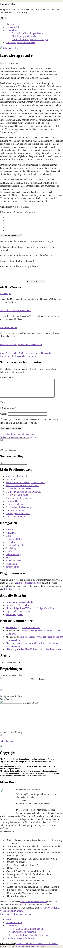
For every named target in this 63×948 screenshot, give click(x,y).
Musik (9, 557)
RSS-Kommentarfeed (13, 588)
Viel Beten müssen (8, 327)
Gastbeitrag (11, 548)
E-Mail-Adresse (8, 407)
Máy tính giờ (12, 649)
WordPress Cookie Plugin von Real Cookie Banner (23, 946)
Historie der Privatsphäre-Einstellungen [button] (30, 39)
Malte (8, 642)
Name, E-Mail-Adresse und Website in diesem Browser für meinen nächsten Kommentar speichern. (29, 421)
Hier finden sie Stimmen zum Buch (16, 913)
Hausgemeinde (7, 355)
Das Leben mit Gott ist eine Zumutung (23, 491)
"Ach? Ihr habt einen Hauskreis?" (15, 310)
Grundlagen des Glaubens (18, 513)
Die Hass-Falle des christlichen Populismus (41, 649)
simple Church (12, 566)
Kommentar (6, 377)
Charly (3, 352)
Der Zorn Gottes (13, 500)
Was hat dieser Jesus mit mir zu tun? (22, 485)
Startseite (10, 23)
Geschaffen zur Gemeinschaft (19, 488)
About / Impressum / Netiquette (20, 42)
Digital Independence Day (18, 611)
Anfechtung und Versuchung (19, 497)
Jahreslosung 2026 (14, 614)
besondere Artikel (14, 26)
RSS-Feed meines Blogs (27, 582)
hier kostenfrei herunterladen (33, 901)
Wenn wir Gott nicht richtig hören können (25, 482)
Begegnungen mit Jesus (17, 494)
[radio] (34, 217)
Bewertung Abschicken (11, 236)
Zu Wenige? (5, 293)
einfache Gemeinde (42, 352)
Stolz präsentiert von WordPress (43, 943)
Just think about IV (31, 627)
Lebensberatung (13, 554)
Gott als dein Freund (15, 516)
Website (3, 413)
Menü (3, 18)
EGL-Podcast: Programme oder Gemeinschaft (21, 344)
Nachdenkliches (13, 560)
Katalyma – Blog (8, 4)
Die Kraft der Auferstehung (18, 507)
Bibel (8, 535)
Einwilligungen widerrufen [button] (24, 36)
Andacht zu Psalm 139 (16, 476)
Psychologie (11, 563)
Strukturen (31, 355)
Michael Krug (12, 627)
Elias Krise (11, 479)
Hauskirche (20, 355)
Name (3, 402)
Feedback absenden (35, 281)
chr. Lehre (28, 352)
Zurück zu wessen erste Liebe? (20, 601)
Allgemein (11, 532)
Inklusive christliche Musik (18, 605)
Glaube (9, 551)
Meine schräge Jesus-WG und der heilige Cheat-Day (30, 608)
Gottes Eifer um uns (15, 510)
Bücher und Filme (14, 538)
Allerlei (9, 529)
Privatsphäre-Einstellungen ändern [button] (27, 33)
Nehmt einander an (14, 504)
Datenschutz (11, 29)
